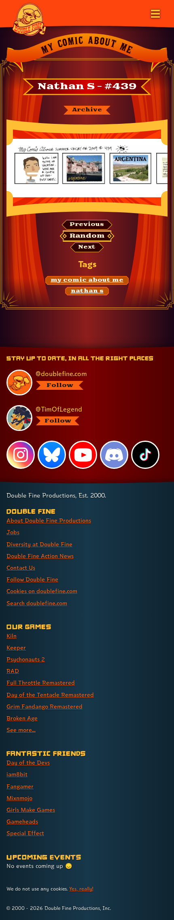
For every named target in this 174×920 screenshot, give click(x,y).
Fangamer (20, 786)
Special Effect (25, 833)
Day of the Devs (28, 762)
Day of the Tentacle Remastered (50, 694)
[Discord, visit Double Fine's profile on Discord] (114, 455)
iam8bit (17, 774)
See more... (21, 729)
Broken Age (22, 718)
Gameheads (22, 821)
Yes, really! (81, 889)
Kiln (11, 635)
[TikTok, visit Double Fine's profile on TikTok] (145, 455)
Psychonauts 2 (25, 659)
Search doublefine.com (36, 603)
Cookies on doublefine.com (41, 591)
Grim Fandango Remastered (44, 706)
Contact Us (20, 567)
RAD (12, 670)
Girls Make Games (30, 809)
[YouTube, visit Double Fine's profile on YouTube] (83, 455)
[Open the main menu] (155, 13)
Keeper (16, 647)
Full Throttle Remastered (40, 682)
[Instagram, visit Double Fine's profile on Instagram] (20, 455)
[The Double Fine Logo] (29, 19)
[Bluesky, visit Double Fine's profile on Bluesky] (52, 455)
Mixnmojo (19, 798)
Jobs (12, 532)
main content (117, 348)
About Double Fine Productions (48, 520)
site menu (80, 348)
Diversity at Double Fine (39, 544)
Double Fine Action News (40, 555)
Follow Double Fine (32, 579)
